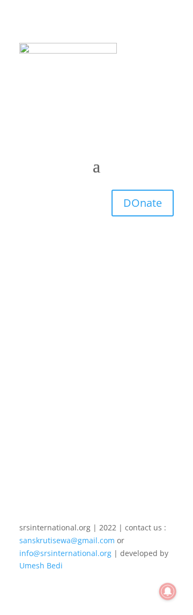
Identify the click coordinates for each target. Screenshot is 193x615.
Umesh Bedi (41, 565)
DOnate (142, 203)
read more (49, 396)
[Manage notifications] (167, 591)
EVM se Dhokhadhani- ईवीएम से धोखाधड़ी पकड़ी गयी (88, 352)
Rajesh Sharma (68, 367)
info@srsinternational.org (65, 553)
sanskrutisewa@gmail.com (67, 540)
